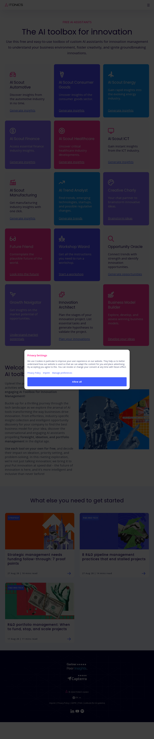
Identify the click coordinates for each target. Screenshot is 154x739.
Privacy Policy (34, 372)
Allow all (77, 381)
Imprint (46, 372)
